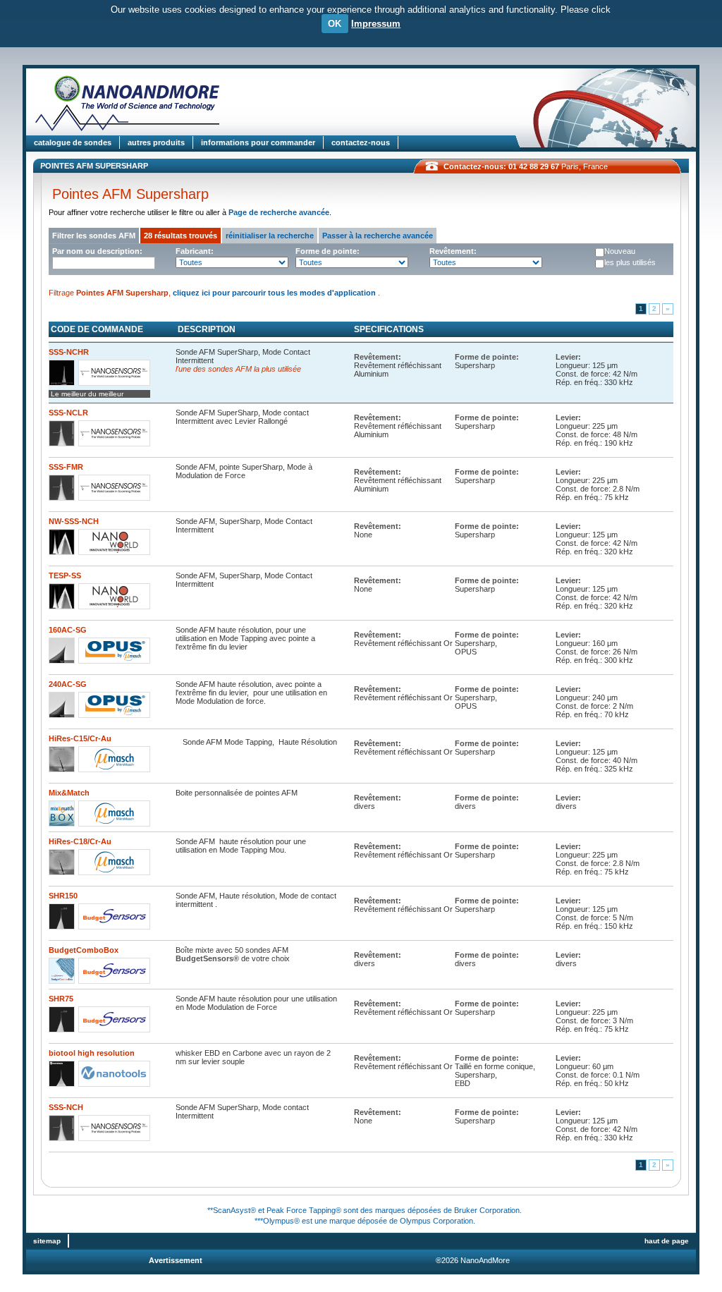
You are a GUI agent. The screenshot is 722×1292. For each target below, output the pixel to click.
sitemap (47, 1241)
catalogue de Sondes (72, 142)
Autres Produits (156, 142)
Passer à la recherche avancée (377, 235)
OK (334, 23)
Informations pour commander (258, 142)
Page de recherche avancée (278, 212)
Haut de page (666, 1241)
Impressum (375, 23)
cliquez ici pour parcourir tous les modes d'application (275, 292)
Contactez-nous (360, 142)
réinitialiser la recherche (270, 235)
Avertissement (175, 1260)
